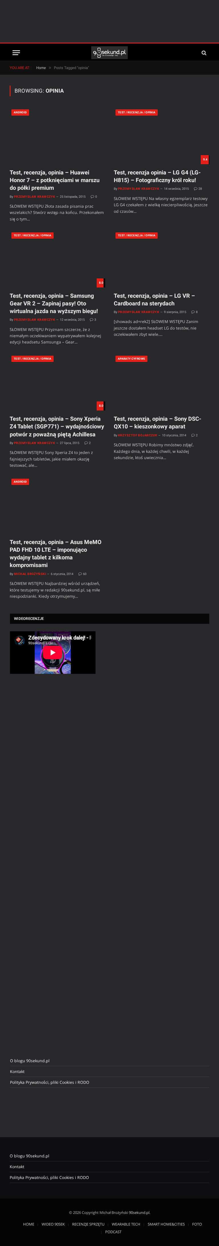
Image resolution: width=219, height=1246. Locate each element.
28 (200, 189)
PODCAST (113, 1231)
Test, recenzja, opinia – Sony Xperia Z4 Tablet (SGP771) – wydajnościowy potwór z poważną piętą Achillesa (57, 426)
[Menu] (16, 52)
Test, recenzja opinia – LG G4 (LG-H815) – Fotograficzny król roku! (157, 176)
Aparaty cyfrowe (131, 358)
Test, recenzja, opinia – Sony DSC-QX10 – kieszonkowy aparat (157, 422)
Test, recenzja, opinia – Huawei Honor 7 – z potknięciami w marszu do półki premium (55, 180)
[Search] (203, 52)
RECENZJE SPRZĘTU (88, 1224)
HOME (28, 1224)
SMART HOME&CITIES (166, 1224)
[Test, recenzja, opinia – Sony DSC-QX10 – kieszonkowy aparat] (161, 382)
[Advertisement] (109, 21)
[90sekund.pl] (109, 52)
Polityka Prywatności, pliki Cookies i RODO (49, 1082)
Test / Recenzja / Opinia (136, 112)
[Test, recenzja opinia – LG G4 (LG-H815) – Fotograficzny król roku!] (161, 136)
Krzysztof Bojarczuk (137, 435)
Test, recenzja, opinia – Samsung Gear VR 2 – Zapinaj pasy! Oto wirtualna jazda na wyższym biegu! (54, 303)
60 (84, 574)
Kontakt (17, 1071)
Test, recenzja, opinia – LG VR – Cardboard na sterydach (154, 299)
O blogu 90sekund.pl (30, 1060)
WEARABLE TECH (126, 1224)
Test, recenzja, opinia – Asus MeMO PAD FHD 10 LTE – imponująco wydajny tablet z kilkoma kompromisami (56, 554)
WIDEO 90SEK (53, 1224)
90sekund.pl (139, 1212)
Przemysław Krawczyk (34, 197)
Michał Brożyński (30, 574)
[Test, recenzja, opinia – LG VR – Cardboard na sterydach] (161, 259)
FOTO (197, 1224)
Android (20, 112)
